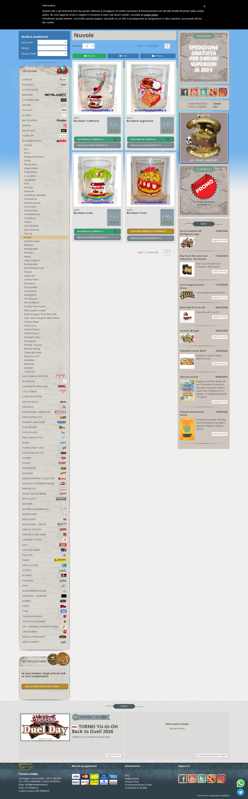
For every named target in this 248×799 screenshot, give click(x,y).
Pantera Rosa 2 (32, 333)
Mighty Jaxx (29, 130)
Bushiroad (28, 381)
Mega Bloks (29, 519)
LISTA (124, 55)
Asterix (27, 221)
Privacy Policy (132, 781)
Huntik (26, 463)
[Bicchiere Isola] (97, 180)
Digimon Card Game (33, 422)
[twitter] (203, 91)
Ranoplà (28, 187)
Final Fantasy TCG (32, 437)
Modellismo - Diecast (34, 524)
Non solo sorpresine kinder (38, 483)
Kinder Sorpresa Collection (38, 478)
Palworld (28, 84)
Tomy (25, 611)
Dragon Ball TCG (32, 417)
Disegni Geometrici (34, 156)
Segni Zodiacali (32, 260)
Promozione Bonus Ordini (138, 784)
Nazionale (29, 363)
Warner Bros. (31, 164)
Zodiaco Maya (31, 321)
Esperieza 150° (32, 356)
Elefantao (29, 245)
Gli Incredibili (31, 287)
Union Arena (29, 631)
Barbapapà (30, 341)
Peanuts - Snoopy (33, 344)
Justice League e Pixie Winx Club (40, 314)
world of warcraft (33, 636)
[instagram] (222, 91)
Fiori (26, 149)
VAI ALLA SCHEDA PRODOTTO (93, 145)
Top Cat (28, 233)
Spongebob (30, 294)
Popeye (28, 271)
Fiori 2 (27, 152)
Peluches (27, 555)
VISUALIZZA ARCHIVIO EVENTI (212, 755)
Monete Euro (29, 514)
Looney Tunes (31, 279)
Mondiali (28, 367)
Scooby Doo (30, 291)
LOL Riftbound (30, 99)
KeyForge (27, 473)
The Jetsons (30, 218)
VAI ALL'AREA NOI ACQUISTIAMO (42, 686)
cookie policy (150, 14)
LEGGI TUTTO (219, 240)
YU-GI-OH (27, 110)
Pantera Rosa (31, 210)
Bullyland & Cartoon (35, 376)
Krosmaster (29, 468)
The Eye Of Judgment (34, 621)
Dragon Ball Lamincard (36, 412)
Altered (26, 115)
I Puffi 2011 (29, 371)
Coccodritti (30, 176)
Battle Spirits (30, 120)
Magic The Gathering (34, 493)
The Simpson (30, 298)
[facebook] (184, 91)
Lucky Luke (29, 275)
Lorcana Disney (31, 550)
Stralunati (29, 191)
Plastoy (27, 570)
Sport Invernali (31, 229)
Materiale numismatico (35, 509)
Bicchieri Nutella (32, 140)
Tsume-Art (28, 135)
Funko (26, 442)
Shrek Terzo (30, 325)
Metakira (27, 503)
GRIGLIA (90, 55)
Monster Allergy (32, 348)
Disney (27, 160)
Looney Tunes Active (34, 306)
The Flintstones (32, 214)
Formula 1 (29, 252)
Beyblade (27, 94)
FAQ (127, 775)
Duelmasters (29, 427)
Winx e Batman (31, 302)
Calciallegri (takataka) (35, 195)
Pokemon (27, 580)
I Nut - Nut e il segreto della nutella (41, 318)
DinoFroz (28, 406)
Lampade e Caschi (32, 539)
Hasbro (26, 601)
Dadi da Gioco (30, 401)
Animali (28, 145)
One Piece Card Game (34, 534)
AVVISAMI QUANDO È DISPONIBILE (148, 231)
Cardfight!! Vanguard (35, 386)
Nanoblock (29, 488)
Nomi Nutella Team (34, 268)
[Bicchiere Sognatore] (150, 88)
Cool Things (29, 391)
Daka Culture (30, 565)
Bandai (26, 125)
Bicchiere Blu (30, 264)
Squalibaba (30, 179)
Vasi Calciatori (31, 225)
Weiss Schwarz (30, 641)
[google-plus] (213, 91)
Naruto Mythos (31, 529)
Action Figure (30, 89)
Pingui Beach (30, 172)
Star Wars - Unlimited (34, 595)
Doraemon (29, 283)
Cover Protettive (32, 396)
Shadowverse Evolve (34, 590)
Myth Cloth (29, 498)
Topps (25, 606)
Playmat (27, 575)
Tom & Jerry (30, 206)
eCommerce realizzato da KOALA (213, 795)
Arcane (26, 105)
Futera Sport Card (33, 447)
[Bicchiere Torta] (150, 180)
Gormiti (26, 458)
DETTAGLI (159, 55)
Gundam (27, 79)
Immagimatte (31, 248)
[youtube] (194, 91)
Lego (25, 544)
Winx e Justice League (35, 310)
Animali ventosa (32, 202)
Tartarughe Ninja (32, 352)
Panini (25, 560)
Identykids (29, 360)
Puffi (26, 183)
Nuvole (27, 237)
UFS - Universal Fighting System (40, 626)
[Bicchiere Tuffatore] (97, 88)
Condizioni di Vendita (136, 787)
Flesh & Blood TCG (33, 452)
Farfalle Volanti (31, 241)
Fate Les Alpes (30, 432)
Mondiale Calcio (32, 337)
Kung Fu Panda (31, 329)
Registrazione (132, 778)
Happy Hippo (31, 168)
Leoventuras (30, 198)
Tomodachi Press (32, 616)
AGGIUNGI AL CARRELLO (90, 139)
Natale (27, 256)
